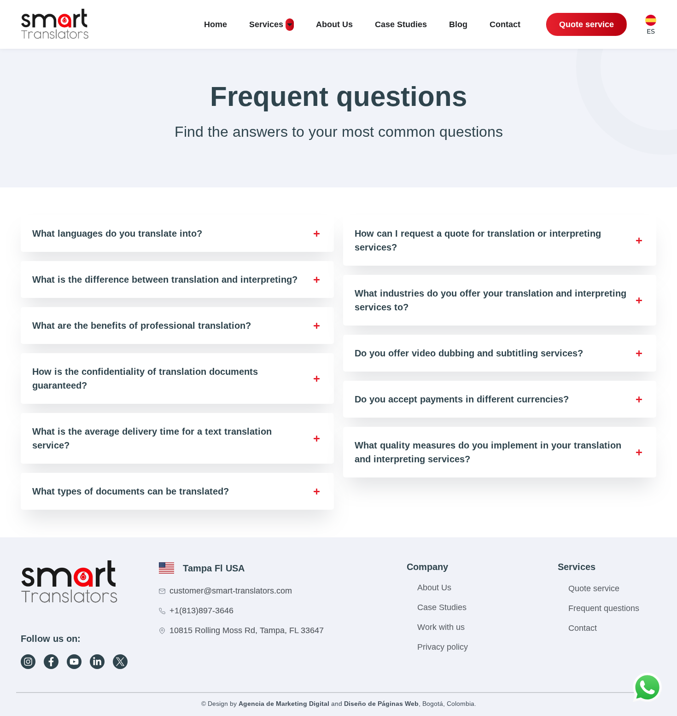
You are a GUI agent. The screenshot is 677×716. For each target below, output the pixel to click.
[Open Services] (290, 24)
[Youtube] (74, 661)
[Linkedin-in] (97, 661)
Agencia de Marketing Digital (284, 703)
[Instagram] (28, 661)
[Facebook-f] (51, 661)
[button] (177, 233)
